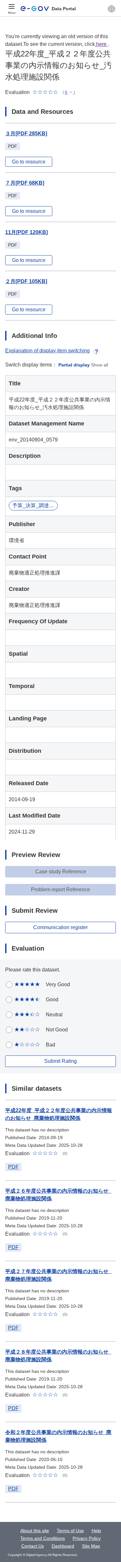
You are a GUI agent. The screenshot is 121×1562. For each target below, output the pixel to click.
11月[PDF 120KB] (26, 232)
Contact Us (32, 1546)
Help (96, 1530)
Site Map (91, 1546)
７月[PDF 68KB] (24, 183)
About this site (34, 1530)
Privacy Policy (87, 1538)
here (101, 44)
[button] (111, 8)
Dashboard (63, 1546)
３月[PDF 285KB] (26, 133)
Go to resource (28, 161)
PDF (13, 1167)
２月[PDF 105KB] (26, 281)
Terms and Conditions (42, 1538)
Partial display (74, 364)
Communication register (60, 927)
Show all (99, 364)
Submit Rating (60, 1061)
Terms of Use (70, 1530)
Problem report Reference (60, 889)
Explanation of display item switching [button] (47, 350)
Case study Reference (60, 871)
